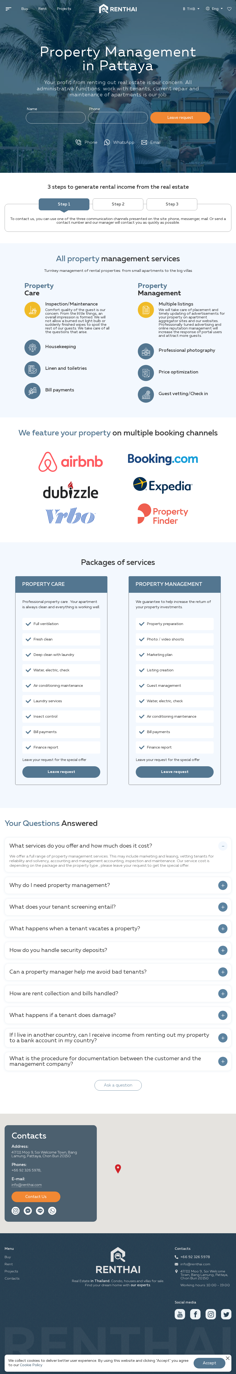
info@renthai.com (27, 1185)
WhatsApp (123, 143)
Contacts (12, 1278)
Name (32, 109)
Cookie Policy (31, 1365)
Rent (42, 9)
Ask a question (118, 1085)
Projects (64, 9)
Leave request (180, 118)
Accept (209, 1363)
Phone (94, 109)
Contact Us (36, 1197)
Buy (24, 9)
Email (155, 143)
